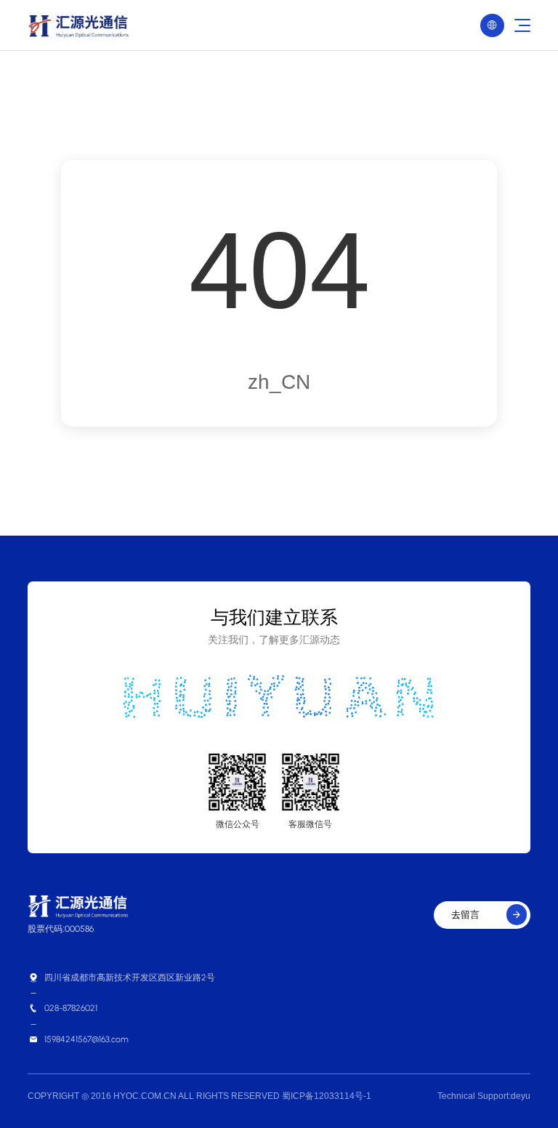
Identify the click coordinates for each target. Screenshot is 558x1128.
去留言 (486, 914)
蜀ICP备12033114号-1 (326, 1096)
